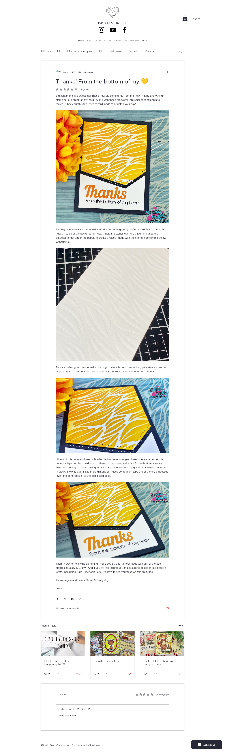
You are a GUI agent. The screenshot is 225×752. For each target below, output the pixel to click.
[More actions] (167, 72)
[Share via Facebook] (57, 598)
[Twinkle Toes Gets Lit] (112, 643)
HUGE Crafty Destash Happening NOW (57, 663)
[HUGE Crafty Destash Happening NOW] (63, 643)
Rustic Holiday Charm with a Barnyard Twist (160, 663)
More (148, 51)
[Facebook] (125, 30)
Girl (101, 51)
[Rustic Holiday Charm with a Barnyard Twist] (162, 643)
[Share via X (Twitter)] (64, 598)
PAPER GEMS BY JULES (113, 23)
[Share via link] (79, 598)
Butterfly (133, 51)
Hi (58, 51)
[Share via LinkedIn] (72, 598)
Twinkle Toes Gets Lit (107, 661)
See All (181, 625)
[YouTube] (113, 30)
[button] (185, 18)
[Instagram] (101, 30)
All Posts (46, 51)
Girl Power (116, 51)
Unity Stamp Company (79, 51)
